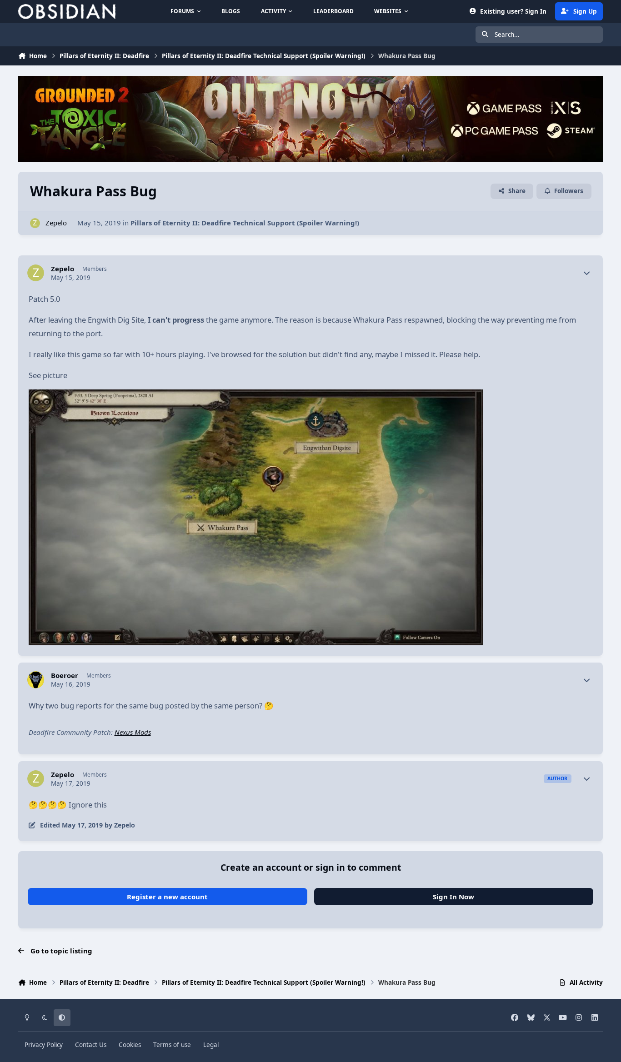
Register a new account (167, 896)
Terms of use (172, 1045)
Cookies (130, 1045)
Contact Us (90, 1045)
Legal (211, 1045)
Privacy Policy (44, 1045)
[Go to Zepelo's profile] (35, 223)
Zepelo (56, 222)
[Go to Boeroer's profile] (36, 679)
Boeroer (64, 675)
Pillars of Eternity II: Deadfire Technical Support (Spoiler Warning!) (244, 222)
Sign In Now (453, 896)
